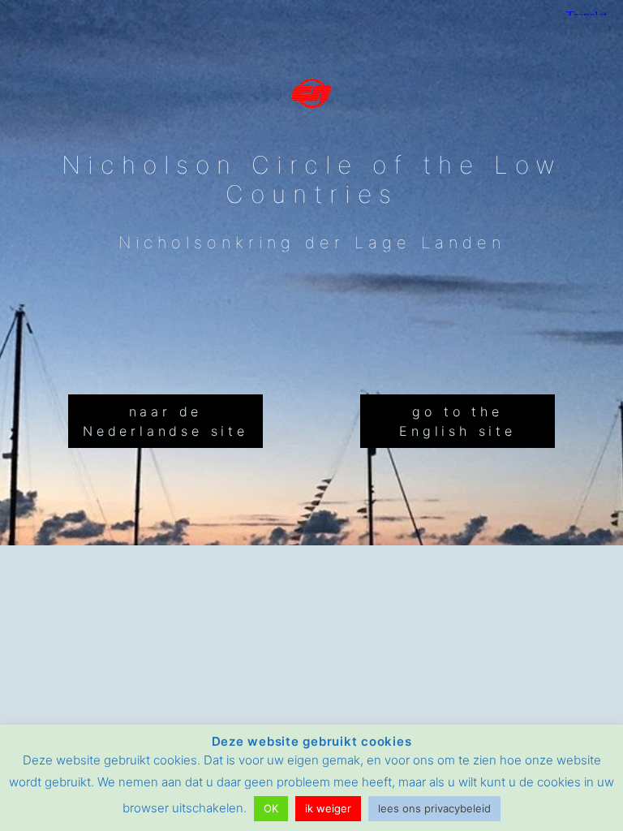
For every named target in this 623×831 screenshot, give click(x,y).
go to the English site (457, 421)
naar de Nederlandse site (165, 421)
